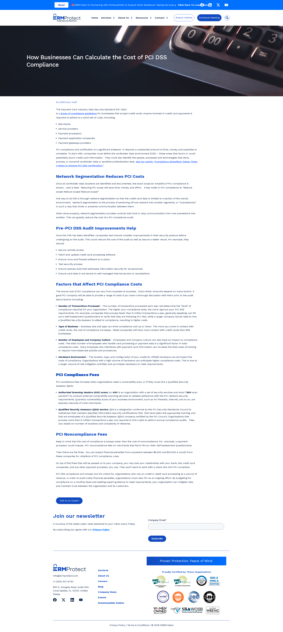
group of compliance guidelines (79, 113)
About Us (123, 17)
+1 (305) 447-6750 (63, 581)
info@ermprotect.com (65, 575)
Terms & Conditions (138, 625)
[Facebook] (202, 5)
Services (106, 17)
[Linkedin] (210, 5)
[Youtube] (226, 5)
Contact (159, 17)
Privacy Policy (117, 625)
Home (95, 17)
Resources (142, 17)
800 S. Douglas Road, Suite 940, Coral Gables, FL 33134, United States (71, 591)
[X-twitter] (218, 5)
